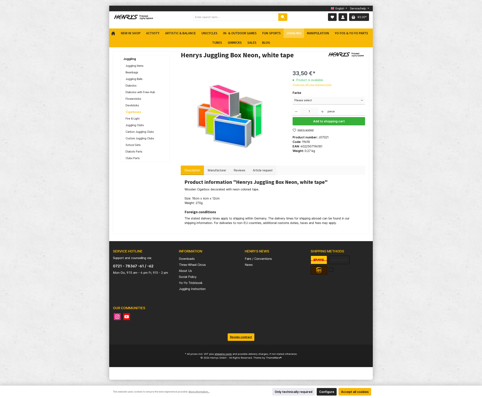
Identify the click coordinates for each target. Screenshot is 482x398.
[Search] (282, 17)
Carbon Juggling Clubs (140, 131)
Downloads (187, 259)
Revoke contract (241, 337)
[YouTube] (126, 316)
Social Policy (188, 277)
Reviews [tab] (239, 170)
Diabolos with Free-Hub (140, 92)
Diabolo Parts (134, 151)
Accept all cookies (355, 392)
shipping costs (223, 353)
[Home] (114, 33)
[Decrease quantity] (296, 112)
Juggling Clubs (135, 125)
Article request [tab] (263, 170)
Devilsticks (132, 105)
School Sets (133, 144)
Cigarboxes (133, 111)
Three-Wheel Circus (192, 265)
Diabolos (131, 85)
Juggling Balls (134, 79)
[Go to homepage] (133, 17)
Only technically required (293, 392)
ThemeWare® (274, 357)
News (249, 265)
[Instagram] (117, 316)
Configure (326, 392)
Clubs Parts (133, 158)
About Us (185, 271)
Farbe (297, 93)
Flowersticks (133, 98)
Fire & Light (133, 118)
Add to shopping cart (329, 121)
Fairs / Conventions (258, 259)
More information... (199, 391)
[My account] (343, 17)
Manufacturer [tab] (217, 170)
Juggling (129, 59)
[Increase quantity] (322, 112)
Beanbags (132, 72)
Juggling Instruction (192, 289)
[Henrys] (346, 56)
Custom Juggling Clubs (140, 138)
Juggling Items (134, 65)
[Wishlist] (332, 17)
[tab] (192, 170)
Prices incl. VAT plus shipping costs (312, 84)
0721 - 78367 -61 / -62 (133, 266)
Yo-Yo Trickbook (191, 283)
